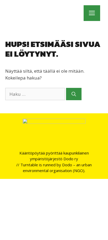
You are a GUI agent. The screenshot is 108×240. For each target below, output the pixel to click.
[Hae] (74, 94)
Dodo (67, 164)
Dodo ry (70, 158)
